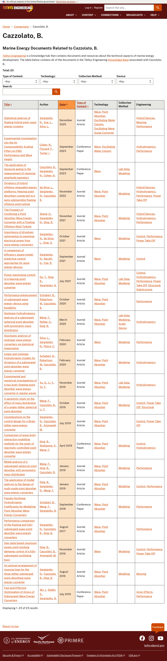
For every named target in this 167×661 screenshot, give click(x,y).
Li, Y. (51, 382)
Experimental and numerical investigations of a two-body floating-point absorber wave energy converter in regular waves (20, 385)
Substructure (144, 289)
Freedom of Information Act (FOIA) (105, 655)
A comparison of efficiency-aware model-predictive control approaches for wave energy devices (19, 259)
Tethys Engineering (14, 55)
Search (7, 86)
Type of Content (12, 76)
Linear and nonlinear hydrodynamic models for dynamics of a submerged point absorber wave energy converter (20, 362)
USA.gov (133, 655)
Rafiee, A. (45, 321)
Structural (154, 285)
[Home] (18, 8)
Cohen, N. (45, 144)
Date (64, 104)
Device (121, 76)
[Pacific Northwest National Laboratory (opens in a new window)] (42, 640)
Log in (88, 8)
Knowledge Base (118, 59)
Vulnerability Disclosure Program (64, 655)
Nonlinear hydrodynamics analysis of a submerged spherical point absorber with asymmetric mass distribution (19, 322)
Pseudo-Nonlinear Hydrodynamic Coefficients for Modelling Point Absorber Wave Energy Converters (20, 507)
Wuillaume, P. (48, 445)
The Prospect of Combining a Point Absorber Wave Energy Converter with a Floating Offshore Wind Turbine (19, 218)
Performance (144, 126)
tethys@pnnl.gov (154, 645)
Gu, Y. (43, 277)
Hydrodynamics (146, 146)
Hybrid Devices (145, 118)
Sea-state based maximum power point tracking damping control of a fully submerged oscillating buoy (20, 551)
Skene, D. (45, 214)
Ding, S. (48, 242)
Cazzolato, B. (48, 167)
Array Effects (144, 592)
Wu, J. (43, 589)
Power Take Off (145, 240)
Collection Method (90, 76)
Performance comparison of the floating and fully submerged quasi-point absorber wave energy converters (19, 529)
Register (98, 8)
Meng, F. (45, 317)
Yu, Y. (43, 387)
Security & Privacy (12, 655)
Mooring (141, 122)
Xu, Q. (43, 382)
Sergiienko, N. (48, 285)
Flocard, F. (46, 148)
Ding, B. (48, 222)
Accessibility (34, 655)
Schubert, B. (47, 295)
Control (140, 236)
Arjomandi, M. (48, 555)
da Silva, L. (46, 187)
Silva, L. (44, 126)
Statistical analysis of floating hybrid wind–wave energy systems (20, 122)
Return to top (11, 626)
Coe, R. (48, 263)
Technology (48, 76)
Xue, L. (48, 122)
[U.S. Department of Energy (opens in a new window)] (17, 640)
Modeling (124, 173)
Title (7, 104)
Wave (97, 111)
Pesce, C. (49, 346)
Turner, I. (45, 153)
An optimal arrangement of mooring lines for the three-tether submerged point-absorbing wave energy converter (20, 574)
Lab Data (124, 169)
